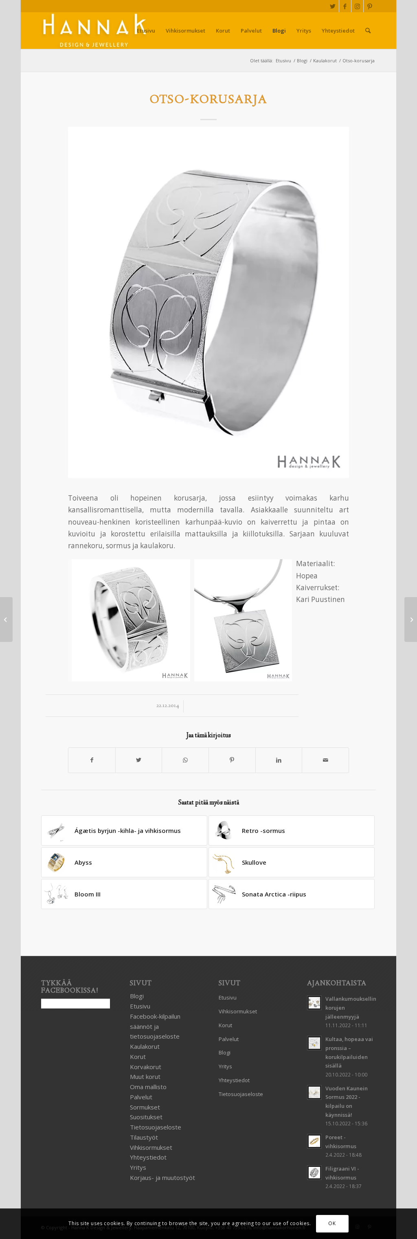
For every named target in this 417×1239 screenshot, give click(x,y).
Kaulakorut (145, 1046)
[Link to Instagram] (357, 6)
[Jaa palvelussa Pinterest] (232, 760)
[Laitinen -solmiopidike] (410, 619)
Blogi (137, 996)
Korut (138, 1056)
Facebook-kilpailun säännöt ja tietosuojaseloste (155, 1026)
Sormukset (145, 1107)
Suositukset (146, 1117)
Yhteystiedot (148, 1157)
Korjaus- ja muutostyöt (162, 1177)
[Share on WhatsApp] (185, 760)
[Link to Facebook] (345, 6)
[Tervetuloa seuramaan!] (6, 619)
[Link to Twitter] (333, 6)
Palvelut (141, 1097)
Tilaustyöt (144, 1137)
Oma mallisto (148, 1087)
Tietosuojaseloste (155, 1127)
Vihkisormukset (151, 1147)
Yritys (138, 1167)
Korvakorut (145, 1067)
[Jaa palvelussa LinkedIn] (279, 760)
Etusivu (140, 1006)
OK (332, 1223)
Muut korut (145, 1076)
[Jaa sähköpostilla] (325, 760)
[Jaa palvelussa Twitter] (139, 760)
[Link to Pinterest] (370, 6)
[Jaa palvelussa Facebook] (91, 760)
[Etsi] (368, 30)
